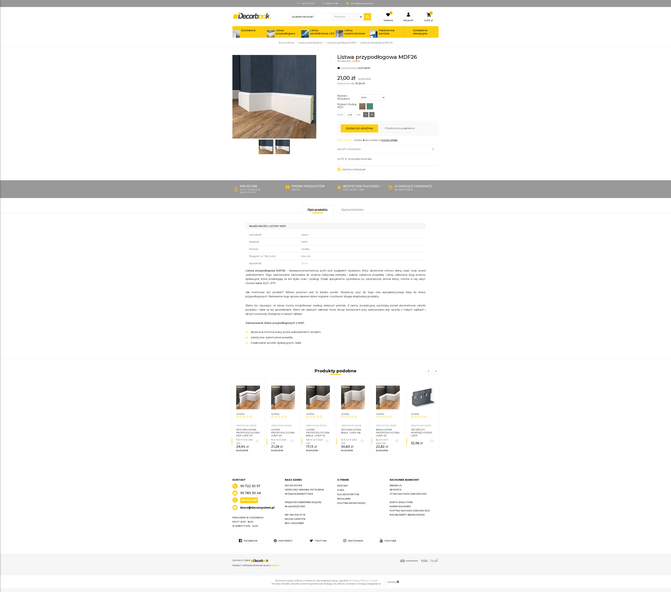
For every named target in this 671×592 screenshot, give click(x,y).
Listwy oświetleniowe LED (322, 32)
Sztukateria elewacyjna (420, 32)
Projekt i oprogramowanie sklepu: (255, 565)
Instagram (355, 540)
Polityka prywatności (351, 503)
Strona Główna (286, 42)
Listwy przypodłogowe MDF (341, 42)
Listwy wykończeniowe (354, 32)
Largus (356, 60)
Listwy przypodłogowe (285, 32)
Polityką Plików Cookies (364, 580)
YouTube (390, 540)
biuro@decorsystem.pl (362, 3)
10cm (304, 263)
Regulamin (343, 498)
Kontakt (342, 485)
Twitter (320, 540)
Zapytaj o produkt (354, 169)
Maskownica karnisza (386, 32)
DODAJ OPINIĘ (389, 140)
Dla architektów (348, 494)
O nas (340, 490)
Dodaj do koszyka (359, 128)
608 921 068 (249, 500)
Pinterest (285, 540)
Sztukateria (248, 30)
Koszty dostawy (349, 149)
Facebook (250, 540)
